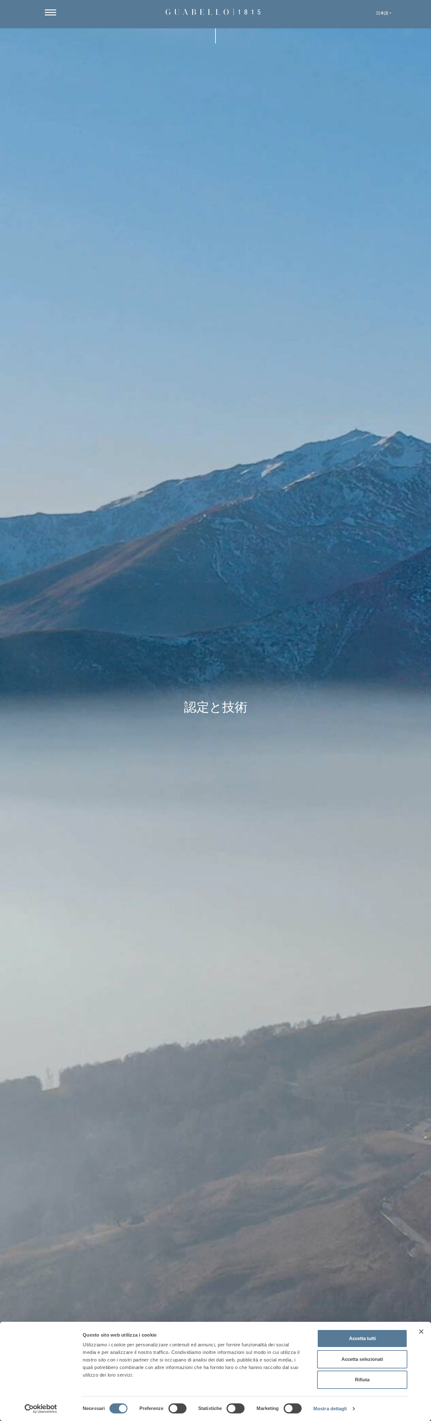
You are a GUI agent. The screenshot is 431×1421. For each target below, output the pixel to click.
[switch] (177, 1408)
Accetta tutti (362, 1338)
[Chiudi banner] (421, 1331)
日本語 (382, 13)
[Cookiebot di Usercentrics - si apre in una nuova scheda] (40, 1408)
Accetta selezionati (362, 1359)
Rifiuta (362, 1379)
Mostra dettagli (330, 1408)
